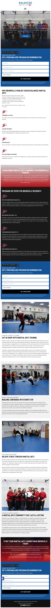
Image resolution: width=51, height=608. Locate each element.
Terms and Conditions (33, 601)
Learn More (25, 36)
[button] (2, 578)
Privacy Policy (25, 601)
